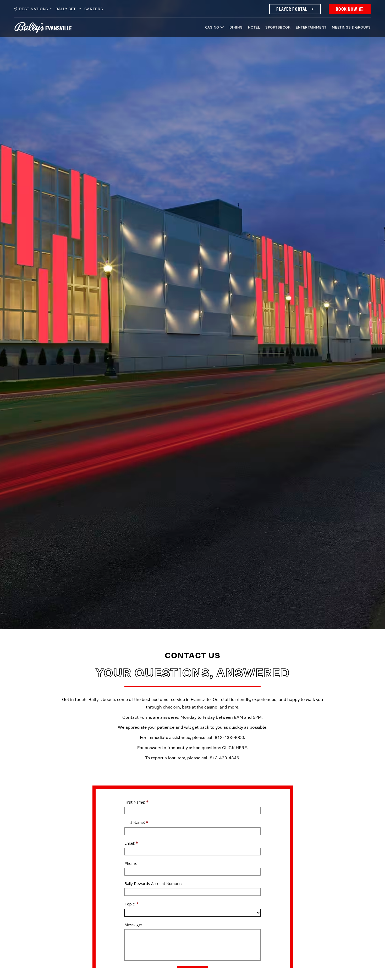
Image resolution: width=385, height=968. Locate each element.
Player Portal (291, 9)
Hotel (254, 27)
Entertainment (311, 27)
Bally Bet (66, 9)
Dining (236, 27)
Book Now (346, 9)
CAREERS (93, 9)
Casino (212, 27)
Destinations (33, 9)
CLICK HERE (234, 747)
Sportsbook (277, 27)
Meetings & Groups (351, 27)
